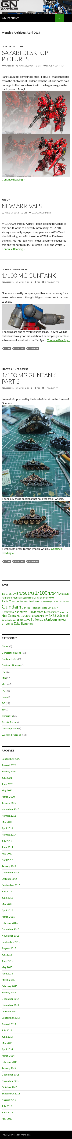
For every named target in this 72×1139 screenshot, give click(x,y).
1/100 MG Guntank (29, 275)
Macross (38, 611)
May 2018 (7, 821)
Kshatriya (20, 612)
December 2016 (10, 872)
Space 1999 (23, 619)
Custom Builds (10, 658)
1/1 (3, 593)
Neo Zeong (9, 615)
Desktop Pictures (12, 46)
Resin (5, 696)
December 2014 (10, 998)
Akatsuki (64, 593)
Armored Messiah (12, 597)
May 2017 (7, 853)
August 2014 (9, 1024)
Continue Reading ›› (13, 248)
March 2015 (8, 979)
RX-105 (44, 616)
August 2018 (9, 815)
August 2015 (9, 948)
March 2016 (8, 916)
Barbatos (28, 597)
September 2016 (11, 885)
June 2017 (7, 847)
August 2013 (9, 1099)
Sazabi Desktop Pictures (25, 55)
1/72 (31, 593)
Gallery (9, 65)
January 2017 (9, 866)
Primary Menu (68, 18)
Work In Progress (17, 369)
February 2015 (9, 986)
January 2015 (9, 992)
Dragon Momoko (43, 597)
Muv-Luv (64, 612)
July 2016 (7, 891)
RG (3, 703)
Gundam (19, 348)
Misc (4, 684)
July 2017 (7, 840)
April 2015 (7, 973)
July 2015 (7, 954)
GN (39, 65)
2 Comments (52, 282)
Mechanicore (51, 611)
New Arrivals (22, 205)
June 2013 (7, 1112)
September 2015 (11, 941)
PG (3, 690)
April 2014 (7, 1049)
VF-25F (6, 623)
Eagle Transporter (12, 601)
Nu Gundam (23, 615)
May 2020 (7, 790)
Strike (35, 619)
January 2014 (9, 1068)
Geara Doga (46, 601)
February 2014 (9, 1061)
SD (3, 709)
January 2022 (9, 771)
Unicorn (51, 619)
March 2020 (8, 796)
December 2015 (10, 929)
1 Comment (51, 388)
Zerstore (28, 623)
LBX (30, 612)
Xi (12, 624)
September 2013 (11, 1093)
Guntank (33, 348)
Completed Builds (13, 269)
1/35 (9, 593)
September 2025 (11, 758)
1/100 (7, 348)
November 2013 (10, 1080)
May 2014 (7, 1042)
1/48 (15, 593)
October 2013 (9, 1087)
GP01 (60, 601)
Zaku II (18, 623)
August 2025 (9, 765)
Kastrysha (8, 611)
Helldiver (35, 607)
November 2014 (10, 1005)
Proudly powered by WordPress (16, 1134)
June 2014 (7, 1036)
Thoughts (7, 715)
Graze (66, 601)
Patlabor (35, 615)
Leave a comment (56, 65)
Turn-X (42, 620)
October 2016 (9, 878)
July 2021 (7, 777)
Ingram (55, 608)
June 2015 (7, 960)
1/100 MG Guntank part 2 (29, 378)
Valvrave (61, 619)
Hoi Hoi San (46, 607)
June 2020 (7, 784)
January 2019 (9, 802)
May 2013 (7, 1118)
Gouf (55, 601)
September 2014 (11, 1017)
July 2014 (7, 1030)
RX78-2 (54, 615)
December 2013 (10, 1074)
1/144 (53, 593)
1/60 (23, 593)
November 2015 (10, 935)
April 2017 (7, 859)
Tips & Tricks (9, 722)
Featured (35, 601)
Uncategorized (10, 728)
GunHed (26, 607)
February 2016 (9, 922)
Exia (26, 601)
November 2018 (10, 809)
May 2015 (7, 967)
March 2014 (8, 1055)
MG (26, 269)
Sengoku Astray (9, 620)
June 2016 (7, 897)
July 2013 (7, 1106)
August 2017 (9, 834)
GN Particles (11, 18)
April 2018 (7, 828)
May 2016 (7, 904)
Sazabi (63, 615)
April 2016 (7, 910)
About (6, 200)
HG (3, 671)
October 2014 (9, 1011)
